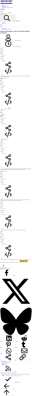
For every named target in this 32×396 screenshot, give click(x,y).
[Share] (8, 67)
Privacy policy (4, 364)
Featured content (4, 7)
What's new (3, 6)
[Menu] (0, 2)
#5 (2, 198)
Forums (3, 5)
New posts (8, 7)
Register (1, 26)
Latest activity (11, 7)
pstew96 (19, 40)
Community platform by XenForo (8, 372)
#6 (2, 228)
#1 (2, 74)
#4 (2, 167)
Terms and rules (4, 363)
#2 (2, 105)
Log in (1, 25)
